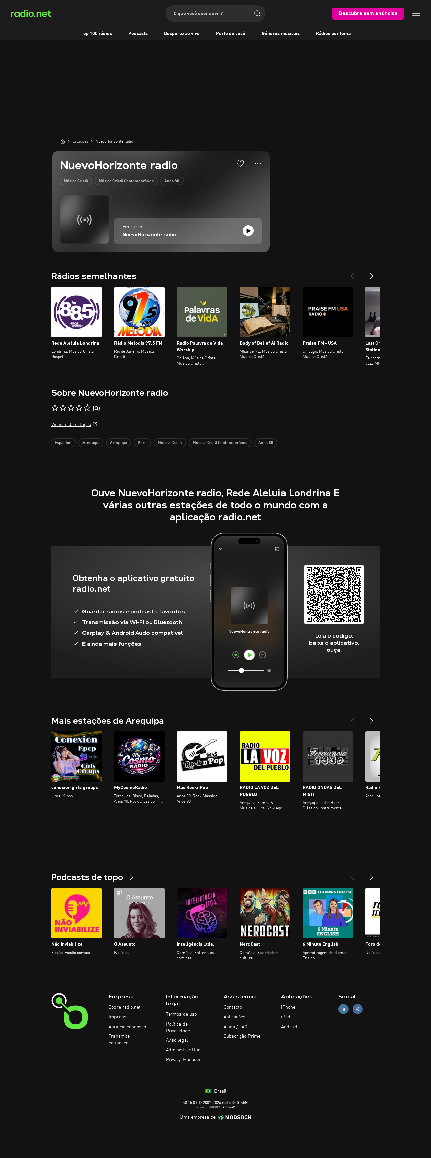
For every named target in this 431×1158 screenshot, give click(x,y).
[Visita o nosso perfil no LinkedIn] (343, 1009)
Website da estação (71, 424)
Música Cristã (76, 181)
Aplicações (234, 1017)
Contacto (233, 1007)
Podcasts (138, 33)
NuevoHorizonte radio (149, 235)
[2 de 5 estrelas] (63, 408)
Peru (142, 443)
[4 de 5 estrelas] (79, 408)
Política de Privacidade (178, 1027)
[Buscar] (257, 13)
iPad (285, 1017)
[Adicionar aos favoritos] (240, 163)
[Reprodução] (248, 230)
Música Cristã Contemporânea (126, 181)
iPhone (288, 1007)
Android (289, 1027)
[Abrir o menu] (416, 13)
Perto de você (230, 33)
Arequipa (90, 443)
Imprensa (119, 1017)
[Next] (372, 273)
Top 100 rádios (96, 33)
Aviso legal (177, 1040)
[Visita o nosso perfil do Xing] (357, 1009)
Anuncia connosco (127, 1027)
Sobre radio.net (125, 1007)
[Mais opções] (258, 164)
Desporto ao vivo (182, 33)
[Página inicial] (62, 141)
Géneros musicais (281, 33)
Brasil (219, 1091)
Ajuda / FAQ (235, 1027)
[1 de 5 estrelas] (55, 408)
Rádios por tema (333, 33)
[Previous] (352, 273)
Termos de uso (181, 1014)
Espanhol (63, 443)
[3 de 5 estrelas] (71, 408)
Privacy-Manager (183, 1059)
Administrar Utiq (183, 1050)
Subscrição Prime (242, 1036)
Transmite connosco (119, 1039)
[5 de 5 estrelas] (87, 408)
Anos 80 (171, 181)
